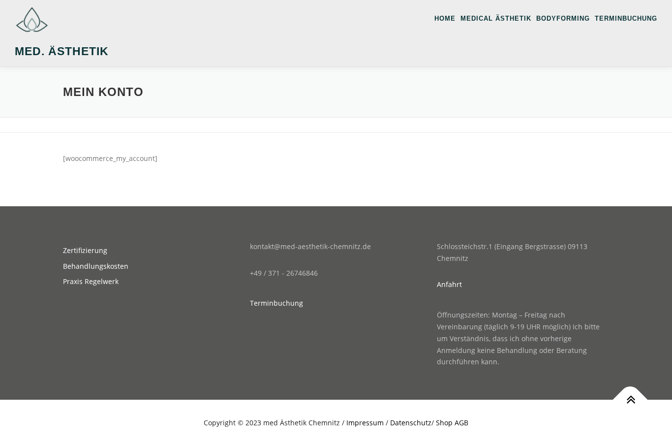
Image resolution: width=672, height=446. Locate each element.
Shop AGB (452, 422)
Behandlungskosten (95, 266)
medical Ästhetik (495, 18)
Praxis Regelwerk (91, 281)
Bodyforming (563, 18)
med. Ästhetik (62, 51)
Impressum (365, 422)
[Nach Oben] (630, 399)
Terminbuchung (626, 18)
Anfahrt (449, 284)
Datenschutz (410, 422)
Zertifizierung (85, 250)
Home (445, 18)
